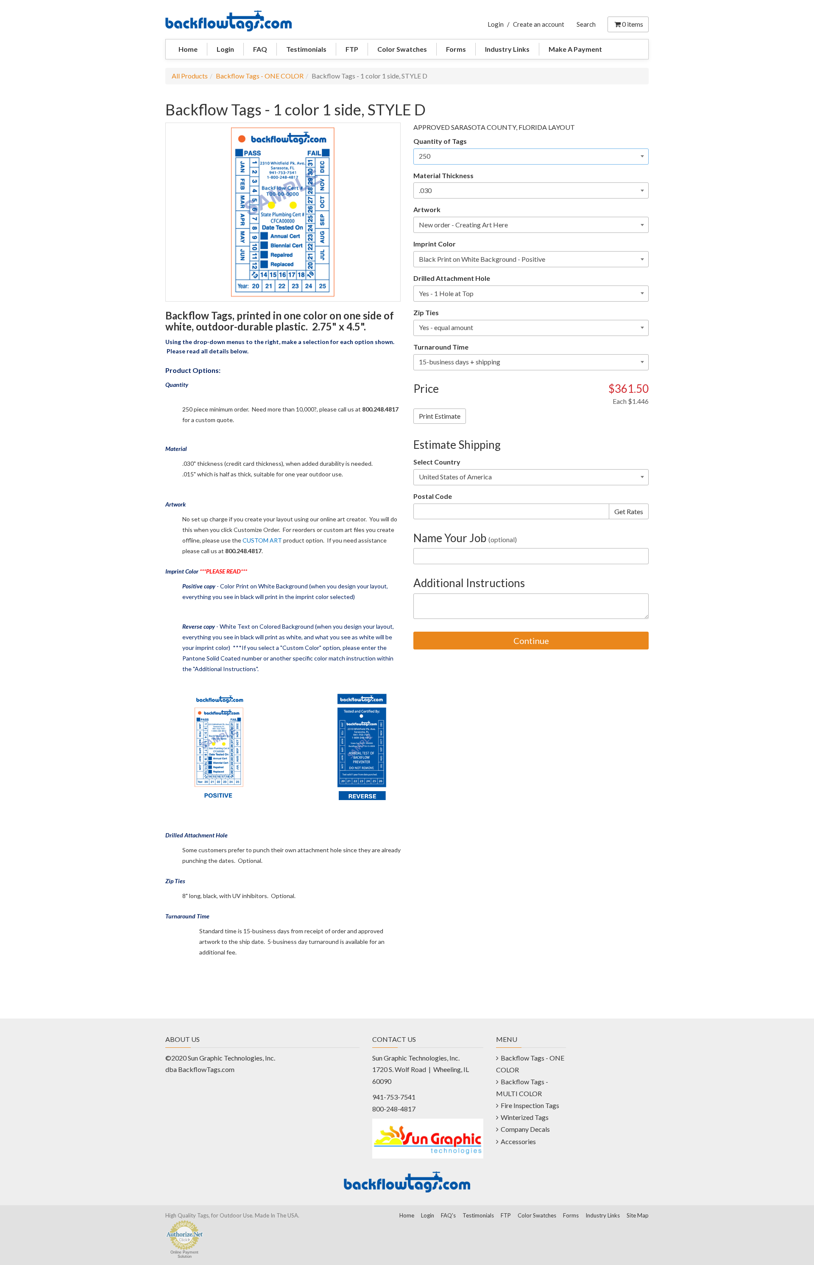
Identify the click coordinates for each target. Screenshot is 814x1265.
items (632, 24)
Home (188, 49)
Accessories (518, 1141)
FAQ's (448, 1215)
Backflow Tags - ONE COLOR (260, 76)
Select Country (436, 462)
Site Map (638, 1215)
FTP (352, 49)
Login (496, 24)
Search (586, 24)
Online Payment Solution (184, 1254)
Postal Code (432, 496)
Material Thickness (443, 175)
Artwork (426, 209)
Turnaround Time (440, 347)
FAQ (260, 49)
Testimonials (306, 49)
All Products (190, 76)
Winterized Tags (525, 1117)
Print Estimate (439, 416)
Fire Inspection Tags (530, 1105)
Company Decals (525, 1129)
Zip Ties (426, 312)
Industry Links (507, 49)
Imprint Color (434, 244)
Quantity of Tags (440, 141)
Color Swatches (402, 49)
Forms (456, 49)
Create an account (538, 24)
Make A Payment (575, 49)
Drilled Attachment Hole (451, 278)
